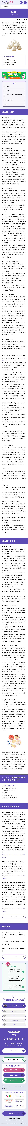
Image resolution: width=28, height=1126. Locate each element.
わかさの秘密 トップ (5, 6)
